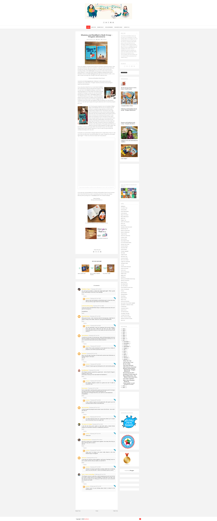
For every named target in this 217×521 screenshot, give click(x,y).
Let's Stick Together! (128, 378)
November (126, 343)
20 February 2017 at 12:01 (95, 486)
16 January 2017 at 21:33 (94, 335)
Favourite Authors (124, 246)
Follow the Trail (127, 360)
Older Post (115, 511)
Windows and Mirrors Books (126, 318)
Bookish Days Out (124, 228)
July (125, 349)
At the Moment (124, 213)
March (125, 356)
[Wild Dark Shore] (129, 196)
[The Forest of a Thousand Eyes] (124, 189)
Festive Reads (124, 249)
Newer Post (78, 511)
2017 (124, 340)
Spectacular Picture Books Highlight (128, 303)
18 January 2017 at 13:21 (94, 407)
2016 (124, 386)
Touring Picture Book (125, 315)
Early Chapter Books (125, 240)
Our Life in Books (124, 285)
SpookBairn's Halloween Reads (127, 304)
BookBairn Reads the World (126, 227)
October (126, 345)
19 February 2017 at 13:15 (100, 474)
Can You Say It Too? (128, 362)
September (127, 346)
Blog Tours (123, 218)
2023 (124, 330)
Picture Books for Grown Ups (127, 287)
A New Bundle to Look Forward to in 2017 (129, 383)
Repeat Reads (124, 297)
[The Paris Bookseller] (135, 196)
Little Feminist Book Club (126, 266)
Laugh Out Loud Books (125, 261)
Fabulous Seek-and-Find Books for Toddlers (129, 141)
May (125, 353)
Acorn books (84, 388)
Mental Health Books (125, 271)
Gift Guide (123, 252)
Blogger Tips (123, 220)
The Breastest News (86, 439)
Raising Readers (124, 294)
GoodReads (94, 195)
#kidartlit (88, 90)
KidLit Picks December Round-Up (129, 381)
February (126, 357)
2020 (124, 335)
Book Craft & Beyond (125, 221)
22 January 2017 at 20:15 (95, 450)
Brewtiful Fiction (86, 316)
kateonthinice (85, 335)
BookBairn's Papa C (86, 289)
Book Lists (123, 223)
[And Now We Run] (133, 193)
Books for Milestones (125, 232)
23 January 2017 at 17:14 (91, 457)
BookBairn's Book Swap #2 (130, 374)
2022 (124, 332)
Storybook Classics (124, 308)
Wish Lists (123, 320)
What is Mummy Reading (126, 316)
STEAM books (123, 306)
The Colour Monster (128, 365)
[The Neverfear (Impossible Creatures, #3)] (124, 196)
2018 (124, 338)
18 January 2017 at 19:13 (95, 416)
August (125, 348)
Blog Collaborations (125, 216)
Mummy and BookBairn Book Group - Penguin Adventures (128, 123)
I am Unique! (124, 158)
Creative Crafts (124, 237)
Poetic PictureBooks (125, 289)
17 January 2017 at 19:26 (93, 388)
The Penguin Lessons (95, 94)
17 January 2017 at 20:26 (95, 325)
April (125, 354)
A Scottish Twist (124, 208)
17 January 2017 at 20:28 (95, 364)
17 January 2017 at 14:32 (94, 370)
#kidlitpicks (123, 206)
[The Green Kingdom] (126, 193)
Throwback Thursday (125, 313)
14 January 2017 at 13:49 (95, 298)
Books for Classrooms (125, 230)
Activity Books (124, 209)
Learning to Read (124, 263)
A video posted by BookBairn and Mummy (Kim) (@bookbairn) (90, 187)
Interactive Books (124, 258)
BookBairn (88, 298)
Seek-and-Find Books (125, 301)
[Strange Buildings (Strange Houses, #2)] (122, 196)
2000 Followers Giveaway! (129, 367)
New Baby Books (124, 284)
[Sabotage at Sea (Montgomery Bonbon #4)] (122, 189)
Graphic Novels (124, 254)
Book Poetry (123, 225)
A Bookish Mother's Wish (127, 105)
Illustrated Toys (124, 256)
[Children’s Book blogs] (127, 459)
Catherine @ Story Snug (87, 305)
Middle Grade (123, 273)
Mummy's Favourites (125, 280)
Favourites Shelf (124, 247)
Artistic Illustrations (125, 211)
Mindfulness (123, 277)
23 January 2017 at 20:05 (95, 467)
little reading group (92, 73)
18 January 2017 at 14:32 (97, 424)
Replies (85, 296)
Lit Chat (122, 265)
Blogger (132, 470)
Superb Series (123, 309)
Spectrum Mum (85, 407)
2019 (124, 337)
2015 (124, 387)
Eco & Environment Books (126, 242)
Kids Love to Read (124, 259)
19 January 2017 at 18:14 (96, 439)
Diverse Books (124, 239)
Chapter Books (124, 233)
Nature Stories (124, 282)
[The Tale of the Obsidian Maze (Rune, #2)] (133, 189)
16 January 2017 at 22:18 (91, 353)
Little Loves (123, 270)
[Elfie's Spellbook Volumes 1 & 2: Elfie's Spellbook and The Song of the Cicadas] (129, 189)
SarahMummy (85, 370)
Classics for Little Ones (125, 235)
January (126, 359)
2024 (124, 329)
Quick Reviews (124, 292)
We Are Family (126, 364)
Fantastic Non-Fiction (125, 244)
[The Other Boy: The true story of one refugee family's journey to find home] (122, 193)
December (126, 341)
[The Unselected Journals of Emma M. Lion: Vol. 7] (126, 189)
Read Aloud (123, 296)
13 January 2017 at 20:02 (96, 289)
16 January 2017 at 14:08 (98, 305)
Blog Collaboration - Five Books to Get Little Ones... (130, 376)
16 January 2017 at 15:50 (95, 316)
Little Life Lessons (124, 268)
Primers (122, 290)
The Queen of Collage (87, 424)
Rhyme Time (123, 299)
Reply (83, 294)
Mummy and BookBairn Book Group (128, 278)
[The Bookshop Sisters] (131, 189)
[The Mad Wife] (126, 196)
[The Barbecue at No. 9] (133, 196)
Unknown (84, 353)
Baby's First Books (124, 214)
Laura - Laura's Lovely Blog (88, 474)
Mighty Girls (123, 275)
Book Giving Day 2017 (128, 372)
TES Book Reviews (124, 311)
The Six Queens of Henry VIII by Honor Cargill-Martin (128, 88)
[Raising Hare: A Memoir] (131, 196)
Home (97, 511)
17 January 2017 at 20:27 (95, 346)
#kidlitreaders (92, 70)
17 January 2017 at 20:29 (95, 400)
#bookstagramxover (88, 81)
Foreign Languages (125, 251)
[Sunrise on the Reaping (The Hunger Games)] (135, 193)
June (125, 351)
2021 (124, 333)
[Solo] (131, 193)
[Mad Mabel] (124, 192)
